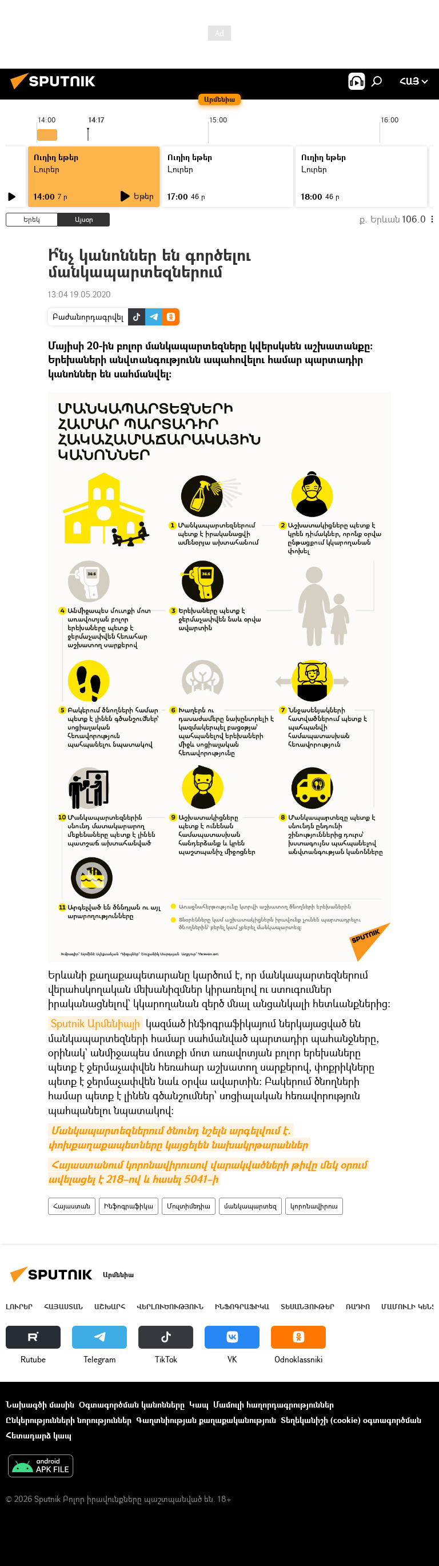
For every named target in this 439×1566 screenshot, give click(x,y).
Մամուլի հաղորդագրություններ (273, 1404)
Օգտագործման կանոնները (132, 1404)
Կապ (199, 1404)
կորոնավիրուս (314, 1206)
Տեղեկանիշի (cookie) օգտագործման (351, 1419)
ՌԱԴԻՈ (358, 1306)
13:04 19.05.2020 (79, 294)
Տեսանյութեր (307, 1306)
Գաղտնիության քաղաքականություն (206, 1419)
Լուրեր (46, 169)
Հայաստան (71, 1206)
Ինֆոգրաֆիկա (128, 1206)
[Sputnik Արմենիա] (56, 90)
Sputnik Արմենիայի (95, 1023)
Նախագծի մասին (40, 1404)
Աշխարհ (109, 1306)
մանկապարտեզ (250, 1206)
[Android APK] (40, 1467)
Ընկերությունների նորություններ (68, 1419)
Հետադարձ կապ (38, 1435)
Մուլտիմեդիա (188, 1206)
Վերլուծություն (170, 1306)
